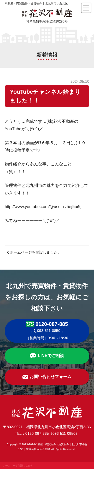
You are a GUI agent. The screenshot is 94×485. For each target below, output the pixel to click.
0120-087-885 (52, 324)
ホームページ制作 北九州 (17, 465)
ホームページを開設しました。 (35, 252)
